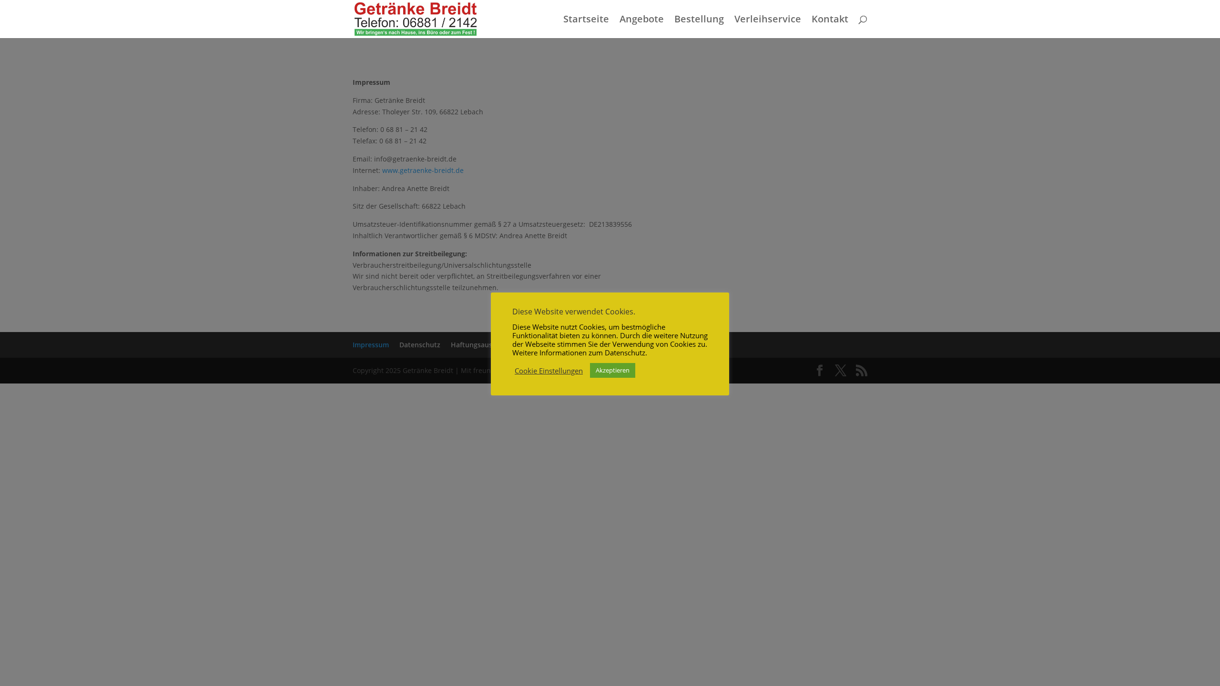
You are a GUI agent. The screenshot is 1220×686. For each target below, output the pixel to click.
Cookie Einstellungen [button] (549, 370)
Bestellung (699, 20)
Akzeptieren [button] (613, 370)
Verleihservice (767, 20)
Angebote (642, 20)
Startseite (586, 20)
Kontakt (830, 20)
